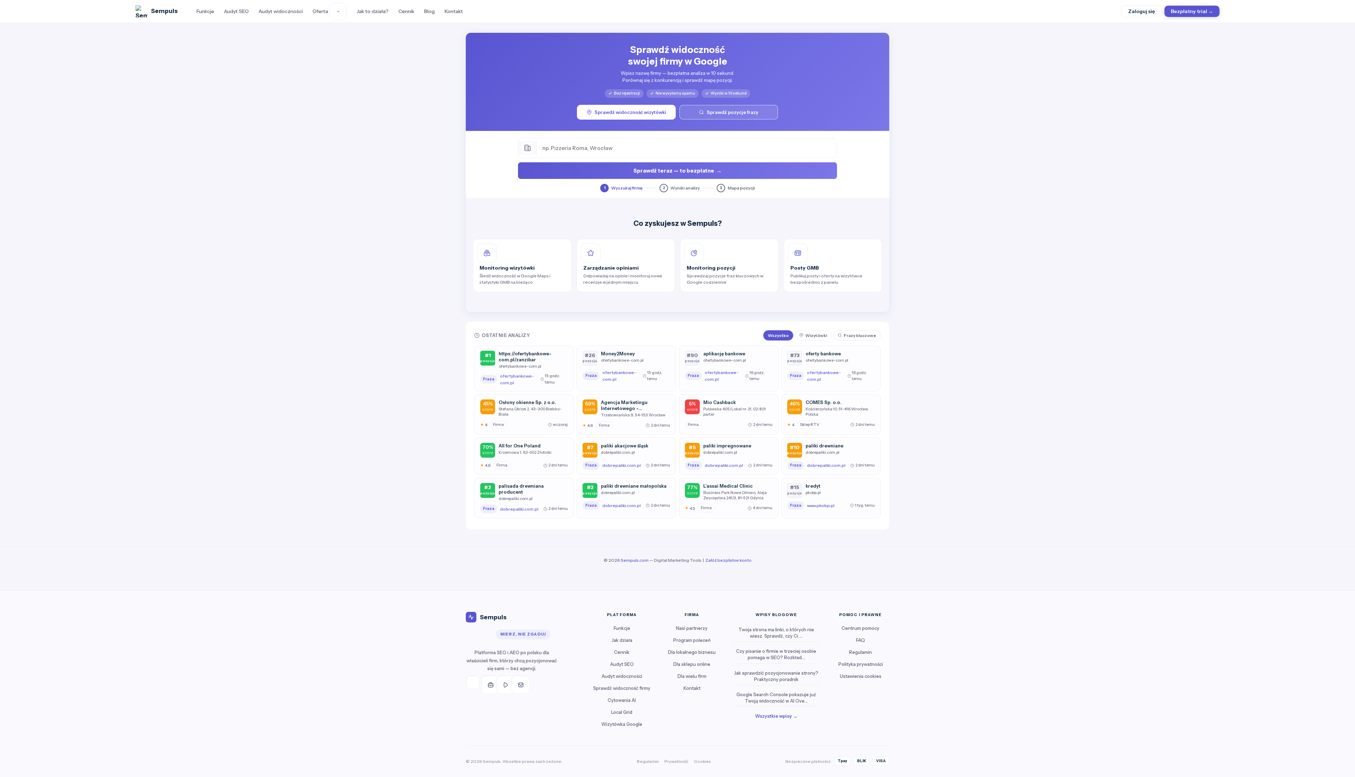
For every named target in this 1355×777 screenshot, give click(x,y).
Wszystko (778, 335)
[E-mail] (517, 681)
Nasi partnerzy (691, 628)
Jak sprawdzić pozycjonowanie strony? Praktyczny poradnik (776, 676)
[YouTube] (502, 681)
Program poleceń (692, 640)
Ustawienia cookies (860, 676)
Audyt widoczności (281, 11)
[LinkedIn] (487, 681)
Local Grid (621, 712)
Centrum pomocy (860, 628)
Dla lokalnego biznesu (692, 652)
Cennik (406, 11)
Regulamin (860, 652)
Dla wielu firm (692, 676)
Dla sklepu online (691, 664)
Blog (429, 11)
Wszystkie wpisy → (776, 716)
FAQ (860, 640)
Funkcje (205, 11)
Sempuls (164, 10)
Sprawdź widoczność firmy (621, 688)
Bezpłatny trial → (1192, 11)
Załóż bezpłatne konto (728, 560)
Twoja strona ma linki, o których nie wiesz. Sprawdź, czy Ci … (776, 633)
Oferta (320, 11)
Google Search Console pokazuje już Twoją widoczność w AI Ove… (776, 698)
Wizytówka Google (621, 724)
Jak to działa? (373, 11)
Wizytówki (816, 335)
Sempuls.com (635, 560)
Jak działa (622, 640)
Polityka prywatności (860, 664)
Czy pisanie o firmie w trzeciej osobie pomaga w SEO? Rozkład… (776, 654)
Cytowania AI (622, 700)
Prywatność (676, 761)
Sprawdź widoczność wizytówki (630, 112)
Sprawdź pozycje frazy (732, 112)
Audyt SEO (236, 11)
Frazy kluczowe (860, 335)
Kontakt (454, 11)
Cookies (702, 761)
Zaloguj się (1141, 11)
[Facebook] (472, 681)
